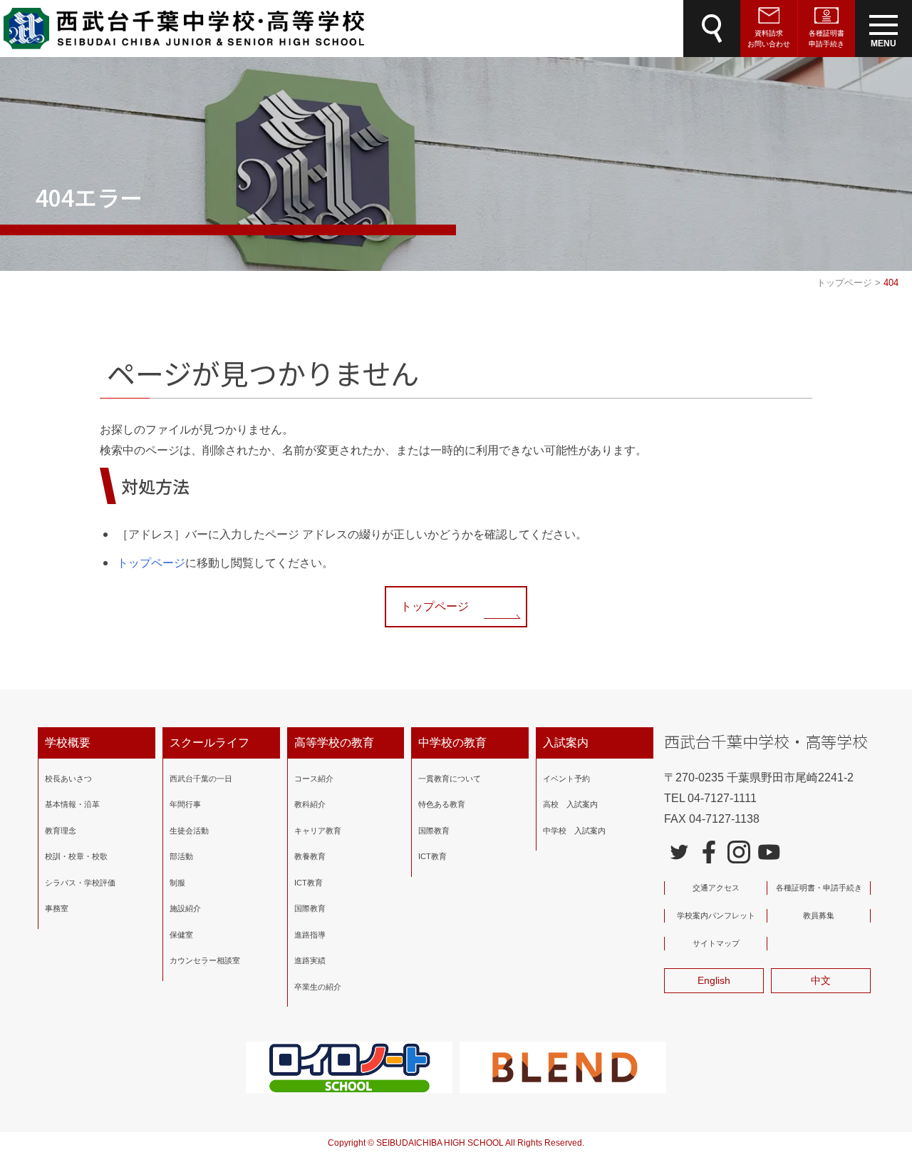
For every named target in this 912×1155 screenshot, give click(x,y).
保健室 (181, 934)
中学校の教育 (452, 742)
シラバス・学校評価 (80, 882)
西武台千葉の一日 (201, 778)
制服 (177, 882)
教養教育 (310, 856)
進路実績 (310, 960)
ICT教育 (308, 882)
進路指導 (310, 934)
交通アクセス (716, 887)
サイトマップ (716, 943)
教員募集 (818, 915)
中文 (821, 980)
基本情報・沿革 (72, 804)
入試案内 (566, 742)
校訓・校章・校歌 (76, 856)
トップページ (151, 563)
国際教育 (310, 908)
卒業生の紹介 (317, 986)
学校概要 (67, 742)
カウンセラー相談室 (205, 960)
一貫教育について (449, 778)
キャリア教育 (317, 830)
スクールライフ (209, 742)
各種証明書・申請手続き (819, 887)
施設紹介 (185, 908)
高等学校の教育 (334, 742)
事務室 (56, 908)
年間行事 (185, 804)
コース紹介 (313, 778)
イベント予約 (566, 778)
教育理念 (60, 830)
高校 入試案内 (570, 804)
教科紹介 (310, 804)
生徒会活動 (189, 830)
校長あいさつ (68, 778)
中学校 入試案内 (574, 830)
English (714, 980)
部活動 (181, 856)
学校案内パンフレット (716, 915)
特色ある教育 (441, 804)
